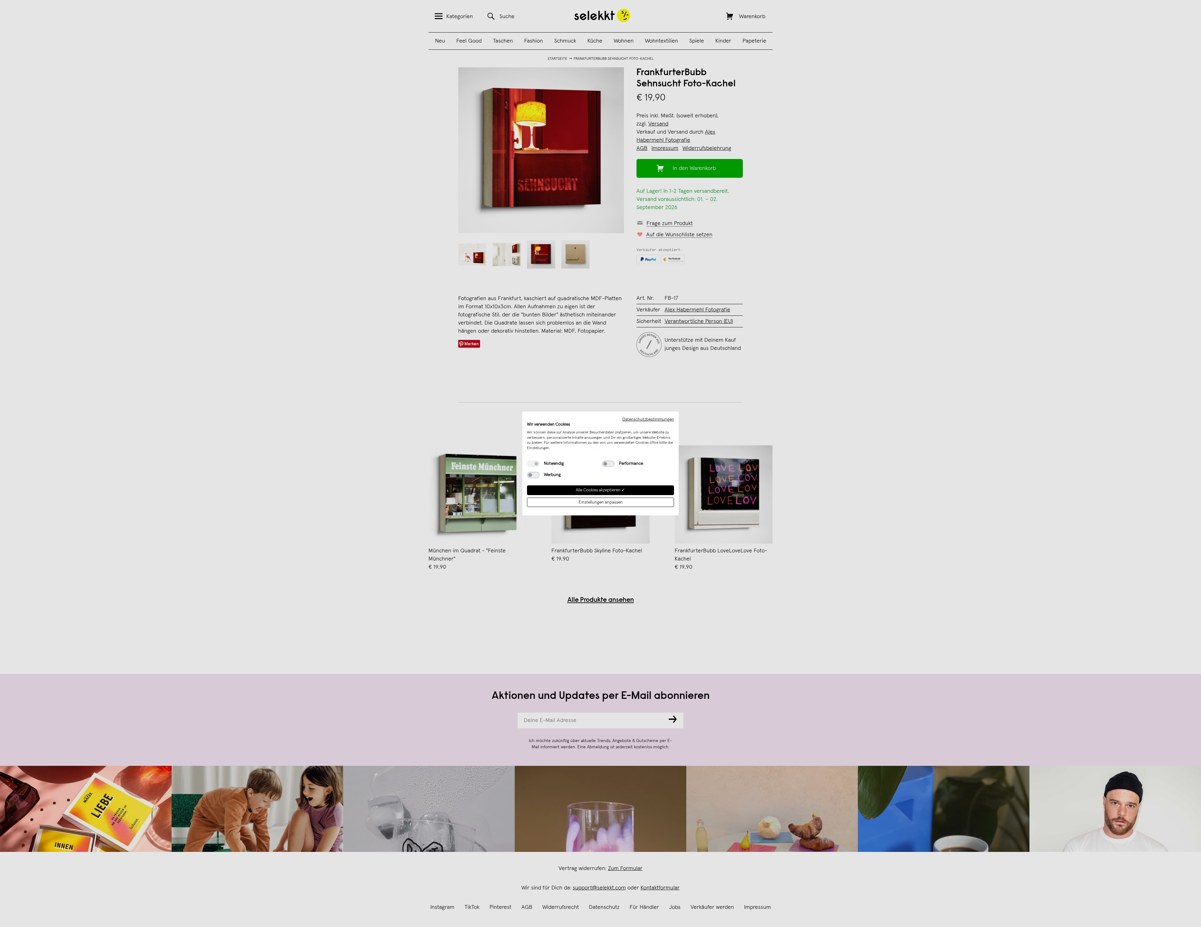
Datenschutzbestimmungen (648, 419)
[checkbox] (533, 464)
